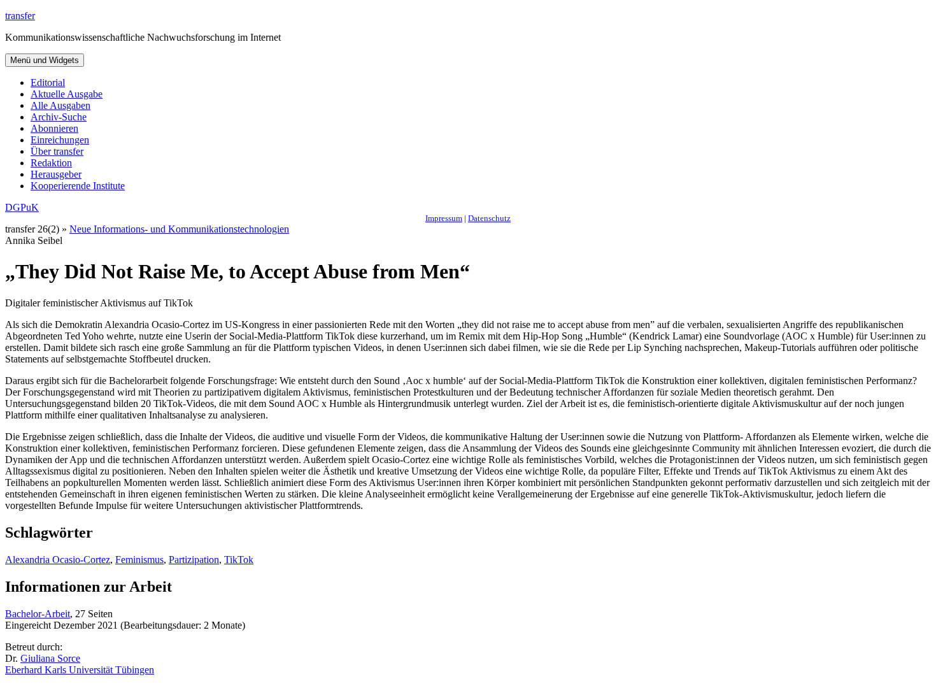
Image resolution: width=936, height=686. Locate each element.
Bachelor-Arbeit (37, 613)
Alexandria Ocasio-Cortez (57, 559)
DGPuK (22, 207)
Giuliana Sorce (50, 658)
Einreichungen (60, 139)
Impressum (443, 218)
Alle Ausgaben (60, 105)
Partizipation (194, 559)
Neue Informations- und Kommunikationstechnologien (179, 229)
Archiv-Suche (59, 116)
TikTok (238, 559)
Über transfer (57, 151)
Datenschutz (489, 218)
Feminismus (139, 559)
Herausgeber (56, 174)
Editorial (48, 82)
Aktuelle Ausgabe (67, 94)
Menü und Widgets (44, 60)
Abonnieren (54, 128)
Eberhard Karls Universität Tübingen (79, 669)
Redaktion (51, 162)
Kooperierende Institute (78, 185)
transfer (20, 15)
